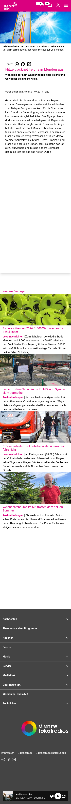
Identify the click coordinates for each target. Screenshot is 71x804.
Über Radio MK (11, 684)
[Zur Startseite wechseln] (10, 6)
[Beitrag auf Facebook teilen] (23, 64)
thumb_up (64, 796)
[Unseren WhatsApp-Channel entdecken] (3, 760)
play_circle (58, 796)
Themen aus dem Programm (20, 628)
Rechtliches (9, 703)
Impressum (7, 752)
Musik (6, 656)
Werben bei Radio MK (15, 694)
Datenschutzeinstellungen (51, 752)
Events (7, 647)
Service (7, 666)
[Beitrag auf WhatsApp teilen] (17, 64)
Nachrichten (10, 619)
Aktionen (8, 637)
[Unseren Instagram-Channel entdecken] (14, 760)
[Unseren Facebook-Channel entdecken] (9, 760)
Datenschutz (25, 752)
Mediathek (9, 675)
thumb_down (52, 796)
